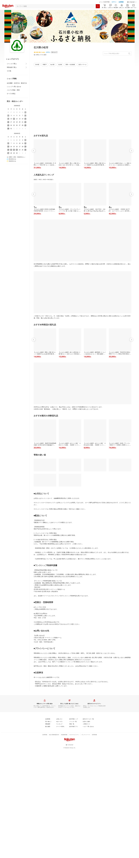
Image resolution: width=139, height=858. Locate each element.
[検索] (98, 6)
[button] (132, 2)
